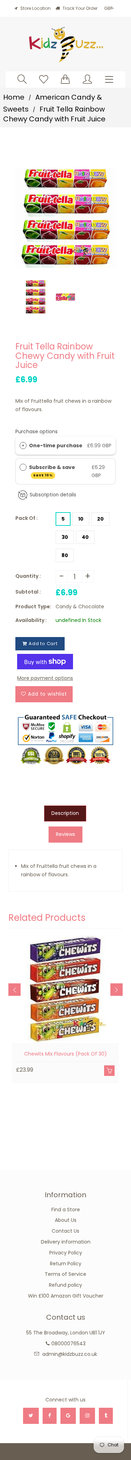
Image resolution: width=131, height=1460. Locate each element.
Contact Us (65, 1230)
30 (64, 537)
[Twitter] (31, 1416)
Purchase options (36, 431)
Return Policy (65, 1263)
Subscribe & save (52, 470)
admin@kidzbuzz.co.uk (69, 1354)
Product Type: (33, 606)
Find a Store (65, 1209)
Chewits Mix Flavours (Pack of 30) (65, 1053)
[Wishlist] (44, 79)
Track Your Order (79, 8)
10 (80, 518)
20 (100, 518)
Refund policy (65, 1284)
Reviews (65, 834)
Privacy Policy (65, 1252)
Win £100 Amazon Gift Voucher (65, 1295)
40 (85, 537)
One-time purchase (55, 445)
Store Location (35, 8)
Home (13, 97)
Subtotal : (28, 591)
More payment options (45, 678)
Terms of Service (65, 1274)
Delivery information (65, 1241)
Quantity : (28, 576)
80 (64, 555)
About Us (66, 1220)
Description (65, 813)
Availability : (31, 620)
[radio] (23, 445)
